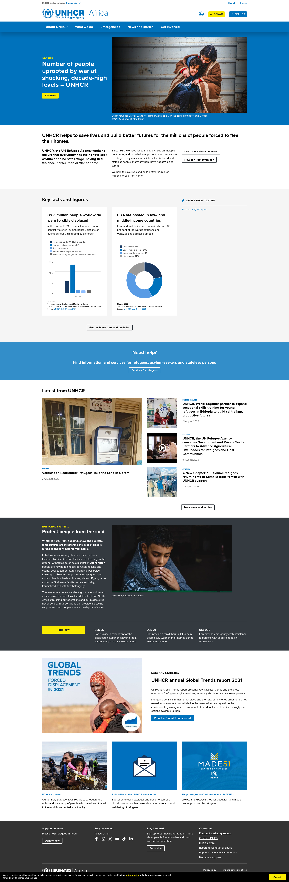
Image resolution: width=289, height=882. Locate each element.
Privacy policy (209, 869)
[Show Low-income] (129, 246)
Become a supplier (210, 857)
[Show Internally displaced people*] (64, 245)
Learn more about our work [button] (200, 151)
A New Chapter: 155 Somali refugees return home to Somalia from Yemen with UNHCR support (213, 476)
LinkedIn (131, 839)
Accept (277, 877)
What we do (84, 26)
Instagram (103, 839)
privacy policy (132, 875)
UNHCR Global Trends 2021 (65, 309)
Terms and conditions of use (234, 869)
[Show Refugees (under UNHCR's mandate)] (68, 241)
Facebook (96, 839)
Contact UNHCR (208, 838)
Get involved (170, 26)
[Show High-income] (129, 256)
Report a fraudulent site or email (218, 852)
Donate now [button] (52, 841)
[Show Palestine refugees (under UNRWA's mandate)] (72, 254)
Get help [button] (240, 14)
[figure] (74, 270)
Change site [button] (71, 3)
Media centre (207, 843)
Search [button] (191, 13)
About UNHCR (57, 26)
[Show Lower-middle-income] (133, 249)
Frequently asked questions (215, 833)
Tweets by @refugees (194, 209)
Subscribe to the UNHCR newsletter (134, 794)
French (243, 3)
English (231, 3)
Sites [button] (201, 13)
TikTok (124, 839)
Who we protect (52, 794)
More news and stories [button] (198, 507)
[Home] (63, 14)
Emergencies (110, 26)
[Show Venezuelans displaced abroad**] (66, 251)
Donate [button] (217, 14)
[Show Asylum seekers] (59, 248)
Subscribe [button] (155, 848)
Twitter (110, 839)
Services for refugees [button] (145, 370)
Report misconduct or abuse (215, 847)
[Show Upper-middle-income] (134, 252)
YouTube (117, 839)
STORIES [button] (50, 95)
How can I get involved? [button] (199, 160)
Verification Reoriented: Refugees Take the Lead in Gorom (85, 472)
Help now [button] (64, 630)
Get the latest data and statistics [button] (109, 327)
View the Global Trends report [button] (172, 718)
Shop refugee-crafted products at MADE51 (207, 794)
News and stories (140, 26)
